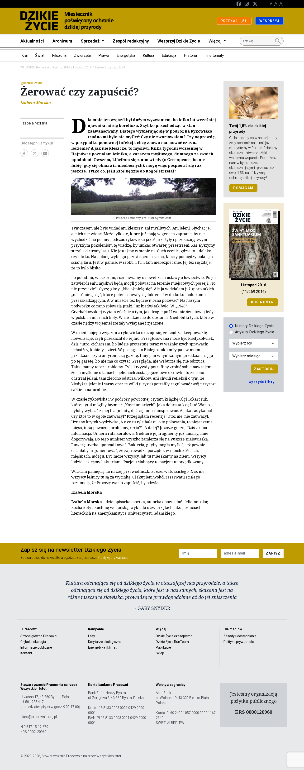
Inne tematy (214, 55)
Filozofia (59, 55)
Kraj (24, 55)
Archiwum (62, 40)
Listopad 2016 (82, 67)
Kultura (148, 55)
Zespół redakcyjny (131, 40)
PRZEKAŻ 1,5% (234, 21)
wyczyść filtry (262, 382)
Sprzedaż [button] (90, 40)
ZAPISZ (273, 553)
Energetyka (126, 55)
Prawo (103, 55)
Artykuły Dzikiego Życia (254, 332)
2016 (66, 67)
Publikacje (163, 647)
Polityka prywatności (238, 642)
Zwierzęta (82, 55)
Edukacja (169, 55)
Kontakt (26, 653)
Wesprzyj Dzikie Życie (178, 40)
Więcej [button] (216, 40)
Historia (190, 55)
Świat (39, 55)
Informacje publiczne (36, 647)
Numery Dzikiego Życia (254, 326)
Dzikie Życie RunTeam (172, 642)
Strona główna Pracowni (38, 636)
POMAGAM (243, 188)
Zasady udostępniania (239, 636)
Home (40, 67)
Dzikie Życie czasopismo (174, 636)
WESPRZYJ (269, 21)
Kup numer (262, 302)
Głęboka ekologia (33, 642)
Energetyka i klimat (102, 647)
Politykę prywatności (113, 558)
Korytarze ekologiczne (105, 642)
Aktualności (32, 40)
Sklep (160, 653)
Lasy (91, 636)
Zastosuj (264, 369)
